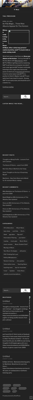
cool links (15, 231)
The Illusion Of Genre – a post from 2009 (15, 165)
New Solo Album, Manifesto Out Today (14, 169)
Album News (20, 228)
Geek (5, 234)
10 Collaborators (9, 228)
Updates (12, 271)
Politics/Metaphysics (10, 257)
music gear (14, 241)
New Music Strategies (10, 251)
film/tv (23, 231)
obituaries (23, 251)
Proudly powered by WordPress (11, 395)
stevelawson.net (15, 2)
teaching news (8, 267)
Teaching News (22, 264)
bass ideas (7, 231)
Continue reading (8, 87)
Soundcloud (20, 72)
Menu (17, 9)
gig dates (12, 234)
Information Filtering (10, 238)
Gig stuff (20, 234)
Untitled (6, 301)
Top (31, 397)
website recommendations (12, 274)
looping (6, 241)
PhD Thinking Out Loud (11, 254)
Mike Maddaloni (7, 191)
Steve (4, 203)
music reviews (8, 244)
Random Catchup (9, 261)
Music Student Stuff (21, 244)
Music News (23, 241)
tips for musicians (20, 267)
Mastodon (7, 297)
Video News (21, 271)
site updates (20, 261)
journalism (22, 238)
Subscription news (9, 264)
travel (5, 271)
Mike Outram (19, 61)
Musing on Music (9, 247)
